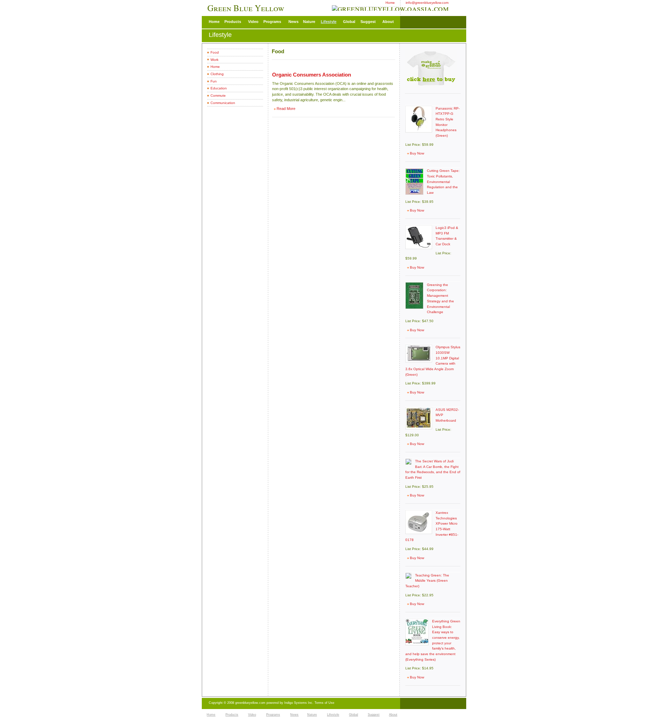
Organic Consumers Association (311, 75)
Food (214, 52)
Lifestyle (328, 21)
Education (218, 88)
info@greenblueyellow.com (427, 3)
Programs (272, 21)
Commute (218, 95)
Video (253, 21)
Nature (309, 21)
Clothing (217, 74)
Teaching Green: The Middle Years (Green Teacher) (427, 580)
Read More (286, 108)
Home (390, 3)
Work (214, 60)
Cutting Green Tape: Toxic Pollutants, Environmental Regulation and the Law (443, 181)
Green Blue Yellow (246, 8)
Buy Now (417, 153)
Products (232, 21)
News (293, 21)
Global (349, 21)
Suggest (368, 21)
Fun (213, 81)
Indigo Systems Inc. (299, 703)
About (388, 21)
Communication (222, 103)
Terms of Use (324, 703)
